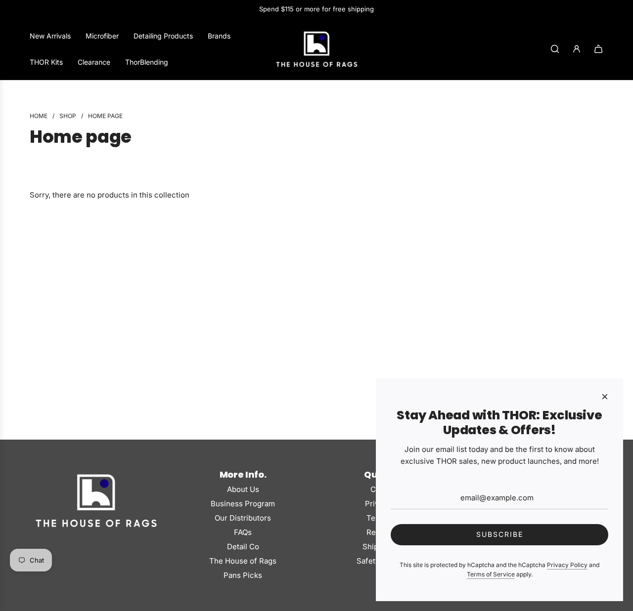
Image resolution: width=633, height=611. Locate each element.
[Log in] (577, 49)
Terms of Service (491, 574)
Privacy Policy (567, 565)
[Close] (605, 396)
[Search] (555, 49)
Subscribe (499, 534)
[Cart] (598, 49)
